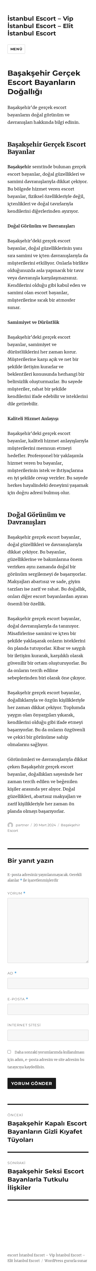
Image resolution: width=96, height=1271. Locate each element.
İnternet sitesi (24, 1025)
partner (22, 825)
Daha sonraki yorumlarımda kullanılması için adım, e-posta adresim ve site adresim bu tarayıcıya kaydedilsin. (45, 1059)
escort (12, 1255)
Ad (12, 973)
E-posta (17, 999)
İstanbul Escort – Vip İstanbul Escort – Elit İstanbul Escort (40, 26)
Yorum (16, 893)
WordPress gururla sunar (66, 1261)
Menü (16, 49)
